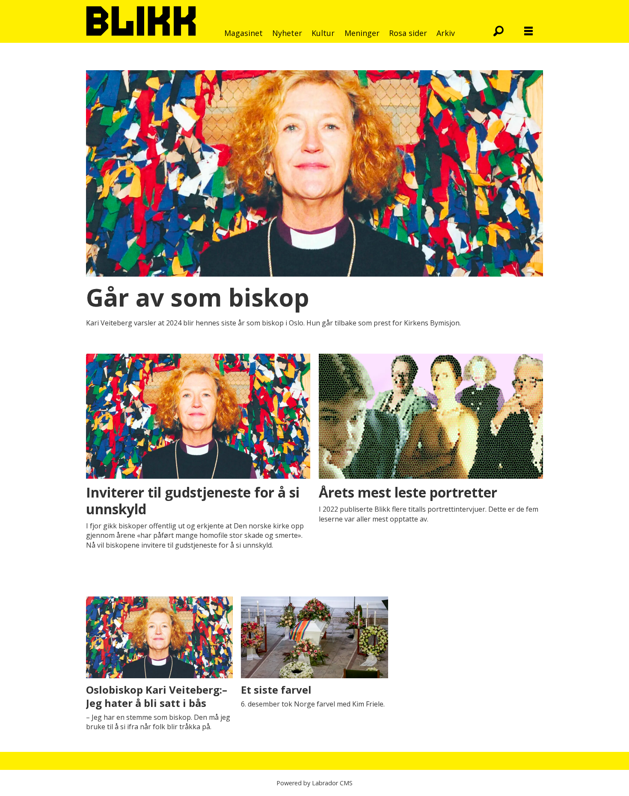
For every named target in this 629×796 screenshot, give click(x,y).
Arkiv (445, 33)
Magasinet (243, 33)
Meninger (362, 33)
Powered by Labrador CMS (314, 783)
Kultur (323, 33)
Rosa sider (408, 33)
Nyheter (287, 33)
